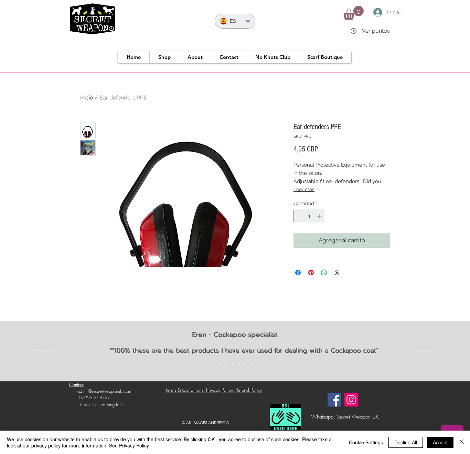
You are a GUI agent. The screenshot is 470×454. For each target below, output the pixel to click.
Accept (440, 442)
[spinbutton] (309, 216)
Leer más (303, 189)
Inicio (86, 97)
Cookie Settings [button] (366, 442)
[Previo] (44, 351)
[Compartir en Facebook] (298, 272)
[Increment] (320, 216)
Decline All (405, 442)
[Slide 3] (233, 364)
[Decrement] (299, 216)
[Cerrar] (462, 442)
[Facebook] (334, 400)
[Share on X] (337, 272)
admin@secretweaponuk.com (104, 391)
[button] (353, 13)
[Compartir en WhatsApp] (324, 272)
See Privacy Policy (129, 445)
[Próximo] (425, 351)
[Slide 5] (245, 364)
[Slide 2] (225, 364)
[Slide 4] (239, 364)
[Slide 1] (219, 364)
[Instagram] (351, 400)
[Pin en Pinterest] (311, 272)
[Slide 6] (251, 364)
